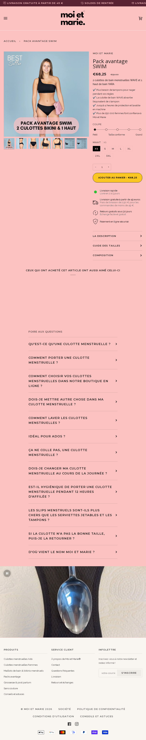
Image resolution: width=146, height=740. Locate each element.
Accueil (10, 41)
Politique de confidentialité (101, 709)
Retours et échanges (62, 682)
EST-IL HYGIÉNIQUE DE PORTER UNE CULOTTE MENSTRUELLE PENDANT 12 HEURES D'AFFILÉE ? (70, 492)
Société (64, 709)
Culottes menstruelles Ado (18, 658)
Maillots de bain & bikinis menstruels (23, 670)
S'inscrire (129, 672)
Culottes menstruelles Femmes (21, 664)
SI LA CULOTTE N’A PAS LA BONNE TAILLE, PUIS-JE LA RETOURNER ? (66, 536)
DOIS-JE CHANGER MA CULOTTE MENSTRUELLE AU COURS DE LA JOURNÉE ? (67, 470)
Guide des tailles (106, 245)
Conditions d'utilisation (53, 716)
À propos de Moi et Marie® (66, 658)
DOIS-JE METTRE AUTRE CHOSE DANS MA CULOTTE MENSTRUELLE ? (66, 401)
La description (104, 236)
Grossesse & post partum (17, 682)
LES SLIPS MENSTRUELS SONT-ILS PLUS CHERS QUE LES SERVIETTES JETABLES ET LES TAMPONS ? (70, 515)
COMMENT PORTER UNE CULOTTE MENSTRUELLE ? (59, 360)
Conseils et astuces (14, 694)
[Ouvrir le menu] (9, 18)
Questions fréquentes (62, 670)
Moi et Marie (103, 53)
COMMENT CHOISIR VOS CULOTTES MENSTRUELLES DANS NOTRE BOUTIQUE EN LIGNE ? (68, 381)
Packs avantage (12, 676)
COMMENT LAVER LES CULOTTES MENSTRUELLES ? (57, 420)
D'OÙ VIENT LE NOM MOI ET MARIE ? (61, 552)
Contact (55, 664)
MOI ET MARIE (34, 709)
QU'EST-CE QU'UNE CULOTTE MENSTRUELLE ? (69, 344)
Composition (103, 255)
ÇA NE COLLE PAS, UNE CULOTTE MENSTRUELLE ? (57, 452)
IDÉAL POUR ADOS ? (46, 436)
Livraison (56, 676)
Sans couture (11, 688)
